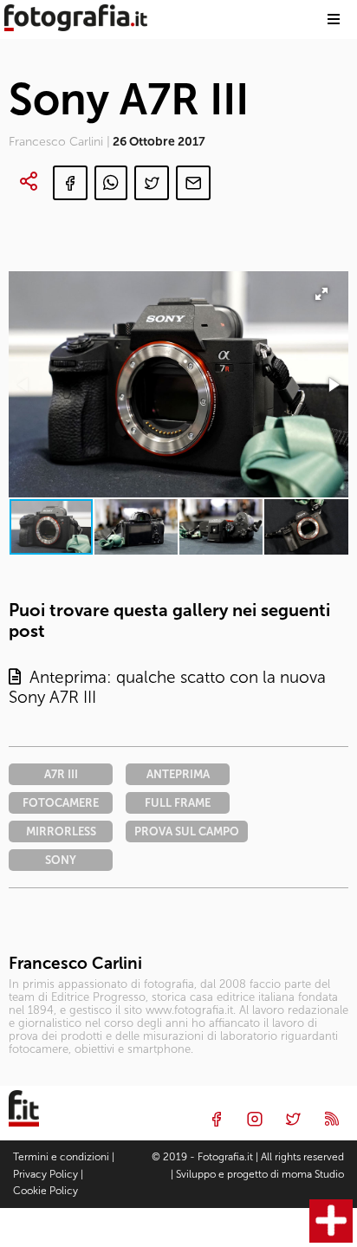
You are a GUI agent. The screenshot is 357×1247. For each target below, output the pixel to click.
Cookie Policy (45, 1191)
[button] (333, 385)
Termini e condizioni (61, 1157)
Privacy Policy (45, 1174)
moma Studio (313, 1174)
